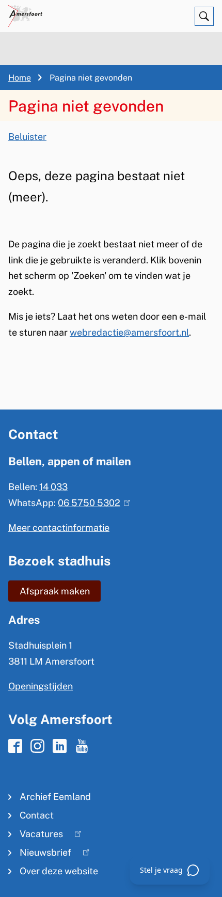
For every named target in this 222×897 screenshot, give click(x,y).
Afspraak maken (55, 591)
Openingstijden (40, 686)
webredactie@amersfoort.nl (129, 332)
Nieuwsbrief (39, 854)
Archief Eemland (55, 796)
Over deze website (59, 870)
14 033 (53, 486)
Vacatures (35, 835)
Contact (37, 815)
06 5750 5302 (91, 502)
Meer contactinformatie (58, 527)
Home (19, 78)
